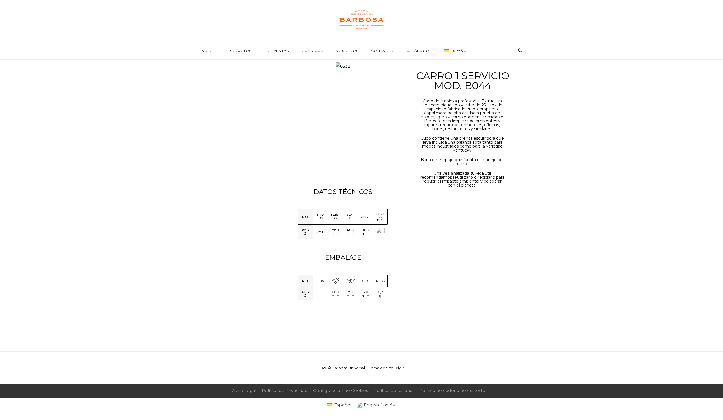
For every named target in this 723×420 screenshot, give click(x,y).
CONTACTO (382, 51)
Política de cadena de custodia (452, 390)
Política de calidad (393, 390)
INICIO (207, 51)
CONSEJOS (312, 51)
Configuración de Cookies (340, 390)
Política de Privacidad (285, 390)
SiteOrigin (395, 368)
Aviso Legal (244, 390)
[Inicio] (361, 29)
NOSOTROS (347, 51)
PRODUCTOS (238, 51)
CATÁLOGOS (419, 51)
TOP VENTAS (276, 51)
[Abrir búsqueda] (520, 50)
